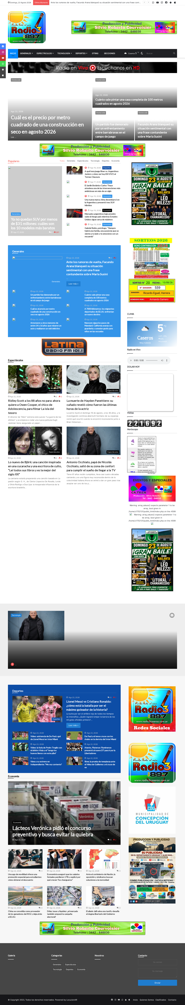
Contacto (142, 955)
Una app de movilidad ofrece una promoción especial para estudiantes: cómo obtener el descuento (25, 877)
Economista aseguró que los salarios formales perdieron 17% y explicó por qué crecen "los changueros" (63, 877)
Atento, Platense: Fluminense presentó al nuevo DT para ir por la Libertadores (100, 750)
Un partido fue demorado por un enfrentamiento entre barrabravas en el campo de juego (91, 2)
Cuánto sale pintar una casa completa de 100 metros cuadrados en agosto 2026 (97, 297)
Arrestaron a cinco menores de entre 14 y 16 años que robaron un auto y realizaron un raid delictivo (45, 326)
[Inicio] (27, 27)
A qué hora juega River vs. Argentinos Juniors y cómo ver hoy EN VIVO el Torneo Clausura (102, 174)
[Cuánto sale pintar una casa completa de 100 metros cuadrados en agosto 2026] (134, 91)
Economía (116, 161)
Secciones (109, 53)
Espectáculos (44, 53)
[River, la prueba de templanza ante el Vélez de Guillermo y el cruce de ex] (74, 761)
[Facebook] (3, 46)
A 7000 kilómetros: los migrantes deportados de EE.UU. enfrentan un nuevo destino (99, 312)
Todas (62, 161)
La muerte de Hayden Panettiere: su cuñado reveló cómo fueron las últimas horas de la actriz (92, 404)
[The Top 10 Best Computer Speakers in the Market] (75, 170)
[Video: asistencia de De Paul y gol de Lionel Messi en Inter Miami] (20, 735)
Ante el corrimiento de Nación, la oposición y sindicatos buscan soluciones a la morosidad (100, 877)
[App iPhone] (3, 75)
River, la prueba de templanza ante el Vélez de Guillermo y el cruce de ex (100, 764)
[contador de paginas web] (144, 426)
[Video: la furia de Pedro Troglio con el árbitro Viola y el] (20, 747)
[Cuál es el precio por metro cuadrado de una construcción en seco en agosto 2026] (50, 108)
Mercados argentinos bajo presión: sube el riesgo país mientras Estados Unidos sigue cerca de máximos (101, 217)
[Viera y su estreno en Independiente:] (20, 761)
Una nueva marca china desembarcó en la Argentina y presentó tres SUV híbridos (102, 202)
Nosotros (99, 955)
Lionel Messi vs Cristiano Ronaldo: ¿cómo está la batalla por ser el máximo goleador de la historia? (88, 705)
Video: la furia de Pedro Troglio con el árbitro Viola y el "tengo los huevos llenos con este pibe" (46, 750)
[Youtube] (3, 58)
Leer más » (73, 284)
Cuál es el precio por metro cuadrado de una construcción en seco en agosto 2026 (47, 124)
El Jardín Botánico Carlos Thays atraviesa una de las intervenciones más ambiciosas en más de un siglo (102, 188)
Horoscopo (151, 473)
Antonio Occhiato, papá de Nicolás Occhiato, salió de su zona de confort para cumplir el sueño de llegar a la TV (91, 466)
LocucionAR (71, 1000)
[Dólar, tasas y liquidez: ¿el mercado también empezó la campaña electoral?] (64, 896)
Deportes (80, 53)
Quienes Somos (147, 1000)
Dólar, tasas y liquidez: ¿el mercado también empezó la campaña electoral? (62, 914)
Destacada (16, 80)
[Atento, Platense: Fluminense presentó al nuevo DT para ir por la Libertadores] (74, 747)
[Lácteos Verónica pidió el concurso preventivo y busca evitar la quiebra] (64, 813)
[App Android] (3, 69)
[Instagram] (3, 52)
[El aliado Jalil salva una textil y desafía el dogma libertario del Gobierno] (103, 896)
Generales (25, 53)
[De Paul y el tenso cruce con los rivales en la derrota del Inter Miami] (74, 735)
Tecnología (63, 53)
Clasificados (160, 1000)
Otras (95, 53)
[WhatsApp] (3, 64)
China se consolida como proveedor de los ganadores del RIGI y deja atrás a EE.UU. (25, 914)
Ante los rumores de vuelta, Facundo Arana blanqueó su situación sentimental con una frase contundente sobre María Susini (156, 128)
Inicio (13, 53)
